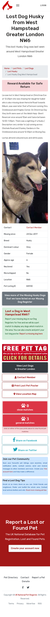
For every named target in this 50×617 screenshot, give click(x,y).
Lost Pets (17, 68)
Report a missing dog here (31, 334)
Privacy (20, 604)
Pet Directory (11, 577)
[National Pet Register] (7, 6)
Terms (11, 604)
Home (7, 68)
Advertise (30, 604)
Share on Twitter (27, 450)
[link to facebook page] (23, 587)
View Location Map (25, 394)
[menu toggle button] (17, 5)
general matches (25, 420)
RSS (40, 604)
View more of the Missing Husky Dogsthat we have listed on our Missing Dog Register (25, 298)
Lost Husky (12, 71)
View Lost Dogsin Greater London (25, 367)
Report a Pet (38, 577)
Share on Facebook (26, 440)
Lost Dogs (29, 68)
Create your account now (25, 548)
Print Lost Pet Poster (26, 385)
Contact (25, 577)
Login (43, 5)
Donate (26, 581)
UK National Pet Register (26, 595)
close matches (25, 407)
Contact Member (34, 227)
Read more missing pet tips (36, 490)
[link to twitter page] (28, 587)
